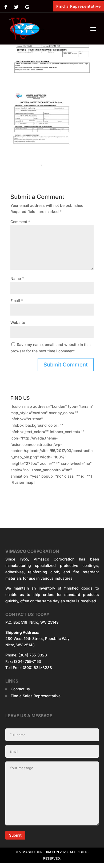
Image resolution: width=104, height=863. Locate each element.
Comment (20, 221)
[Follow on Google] (27, 7)
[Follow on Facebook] (5, 7)
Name (17, 278)
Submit (15, 835)
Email (16, 300)
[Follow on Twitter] (16, 7)
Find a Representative (78, 6)
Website (17, 322)
